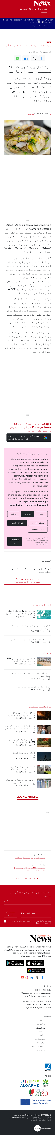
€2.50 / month (38, 523)
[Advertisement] (27, 191)
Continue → (14, 541)
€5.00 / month (17, 523)
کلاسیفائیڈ (40, 1020)
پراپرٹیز (40, 1024)
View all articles (27, 797)
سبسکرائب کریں (10, 913)
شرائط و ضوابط (38, 1046)
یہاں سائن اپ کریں (42, 25)
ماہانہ (27, 514)
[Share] (34, 616)
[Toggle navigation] (44, 14)
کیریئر (42, 1031)
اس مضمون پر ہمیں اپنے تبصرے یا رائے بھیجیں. (27, 580)
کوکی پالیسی (39, 1042)
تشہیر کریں (40, 1038)
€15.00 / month (38, 530)
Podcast (24, 9)
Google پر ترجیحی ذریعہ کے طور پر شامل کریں (23, 437)
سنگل (41, 514)
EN (33, 9)
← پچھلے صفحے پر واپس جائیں (24, 878)
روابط (42, 1035)
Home (48, 42)
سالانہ (13, 514)
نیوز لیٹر (40, 1027)
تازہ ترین (40, 1050)
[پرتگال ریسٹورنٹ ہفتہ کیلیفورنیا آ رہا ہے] (27, 137)
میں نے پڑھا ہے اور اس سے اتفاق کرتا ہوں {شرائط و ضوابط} (31, 922)
